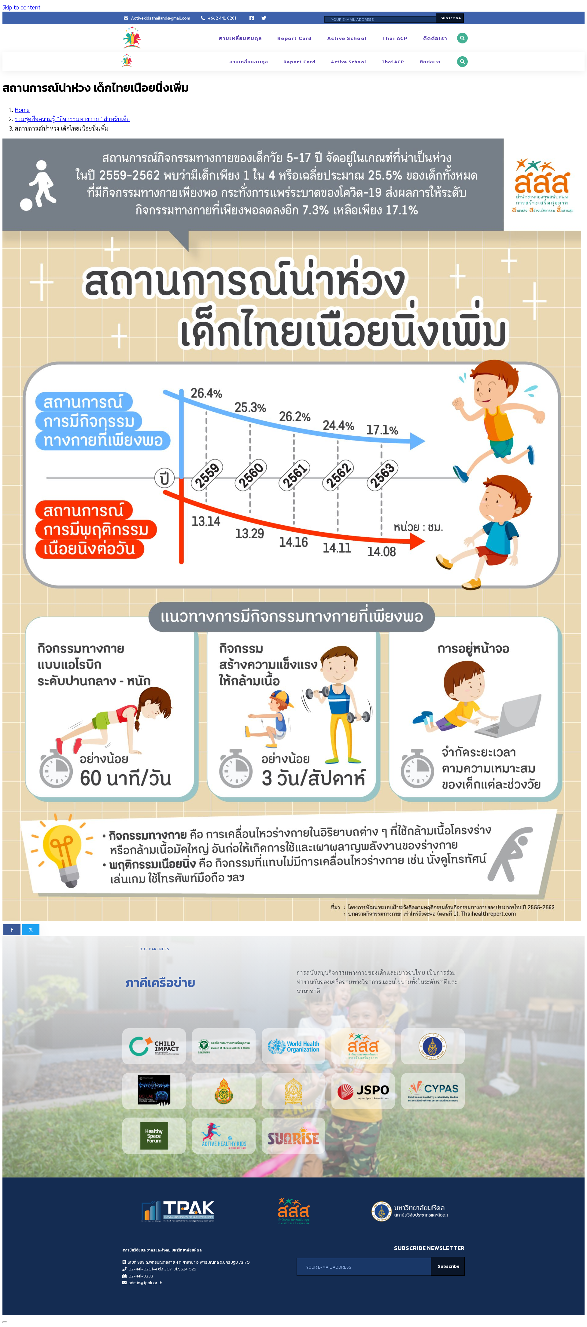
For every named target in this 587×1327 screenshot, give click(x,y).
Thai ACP (395, 38)
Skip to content (21, 7)
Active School (347, 38)
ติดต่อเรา (435, 38)
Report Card (294, 38)
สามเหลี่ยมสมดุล (240, 38)
